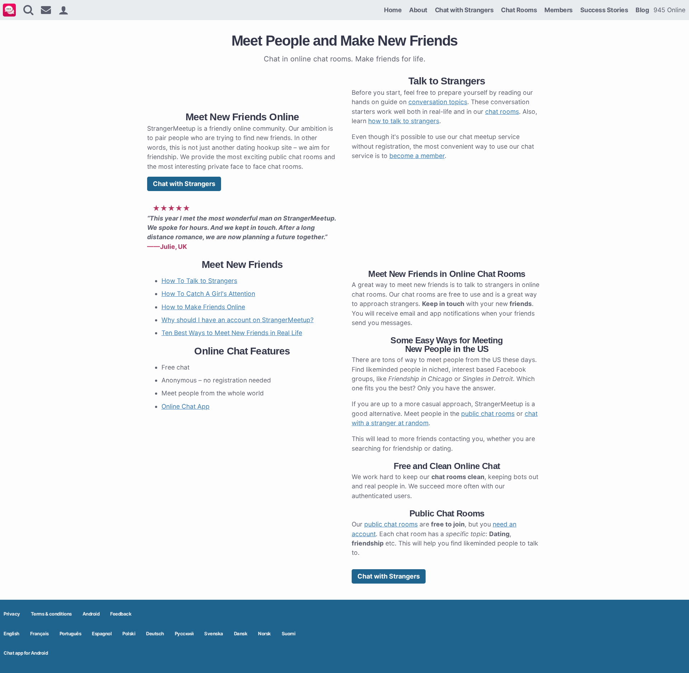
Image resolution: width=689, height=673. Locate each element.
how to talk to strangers (403, 121)
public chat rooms (488, 413)
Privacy (12, 614)
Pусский (184, 633)
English (11, 633)
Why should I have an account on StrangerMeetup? (237, 320)
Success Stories (604, 10)
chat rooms (502, 111)
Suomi (289, 633)
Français (39, 633)
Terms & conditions (51, 614)
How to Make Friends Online (203, 307)
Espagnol (102, 633)
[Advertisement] (242, 86)
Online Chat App (185, 406)
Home (393, 10)
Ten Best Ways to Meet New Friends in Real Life (231, 332)
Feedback (120, 614)
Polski (128, 633)
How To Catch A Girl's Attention (208, 293)
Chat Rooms (519, 10)
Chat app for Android (26, 653)
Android (91, 614)
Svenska (213, 633)
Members (558, 10)
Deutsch (155, 633)
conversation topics (437, 102)
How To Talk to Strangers (199, 280)
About (418, 10)
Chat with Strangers (464, 10)
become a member (417, 155)
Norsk (264, 633)
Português (70, 633)
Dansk (241, 633)
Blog (642, 10)
